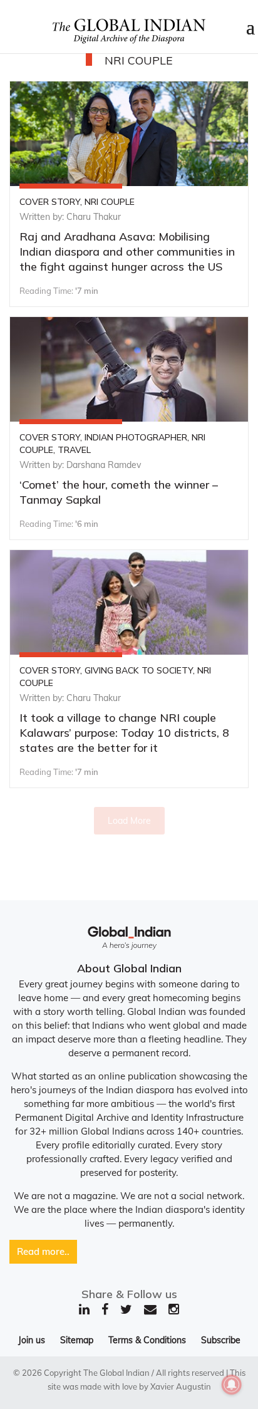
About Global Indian (129, 968)
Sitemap (76, 1340)
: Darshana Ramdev (101, 465)
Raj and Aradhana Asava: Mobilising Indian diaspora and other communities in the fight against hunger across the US (127, 251)
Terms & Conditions (147, 1340)
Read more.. (43, 1251)
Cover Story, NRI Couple (77, 201)
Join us (31, 1340)
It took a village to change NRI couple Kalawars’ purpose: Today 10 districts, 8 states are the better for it (124, 732)
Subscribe (220, 1340)
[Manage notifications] (232, 1385)
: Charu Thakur (91, 216)
